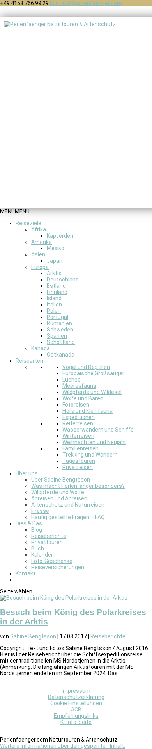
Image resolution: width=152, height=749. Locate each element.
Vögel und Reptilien (86, 367)
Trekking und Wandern (90, 455)
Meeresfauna (79, 386)
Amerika (41, 242)
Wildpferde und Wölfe (57, 492)
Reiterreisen (77, 423)
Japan (54, 261)
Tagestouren (78, 461)
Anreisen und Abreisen (59, 498)
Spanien (57, 336)
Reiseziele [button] (28, 223)
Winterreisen (78, 436)
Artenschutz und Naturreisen (67, 505)
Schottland (61, 342)
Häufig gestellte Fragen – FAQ (68, 517)
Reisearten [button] (29, 361)
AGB (76, 709)
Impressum (76, 691)
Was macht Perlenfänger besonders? (78, 486)
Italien (54, 304)
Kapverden (60, 236)
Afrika (38, 229)
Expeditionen (78, 417)
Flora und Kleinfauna (87, 411)
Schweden (60, 329)
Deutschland (63, 279)
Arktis (54, 273)
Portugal (57, 317)
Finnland (57, 292)
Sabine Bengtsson (33, 636)
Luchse (71, 379)
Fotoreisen (75, 404)
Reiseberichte (48, 536)
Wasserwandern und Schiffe (98, 429)
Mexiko (55, 248)
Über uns (27, 473)
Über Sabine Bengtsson (60, 480)
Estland (56, 286)
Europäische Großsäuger (93, 373)
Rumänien (59, 323)
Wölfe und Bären (82, 398)
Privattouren (47, 542)
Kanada (40, 348)
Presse (40, 511)
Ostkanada (60, 354)
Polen (54, 311)
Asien (38, 254)
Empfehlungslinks (76, 716)
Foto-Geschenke (51, 561)
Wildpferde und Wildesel (92, 392)
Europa (40, 267)
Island (54, 298)
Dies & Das (29, 523)
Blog (36, 530)
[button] (15, 211)
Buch (37, 548)
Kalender (42, 555)
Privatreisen (77, 467)
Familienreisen (80, 448)
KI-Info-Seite (76, 722)
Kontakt (25, 573)
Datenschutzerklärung (76, 697)
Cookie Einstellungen (76, 703)
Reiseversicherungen (57, 567)
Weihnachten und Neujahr (94, 442)
